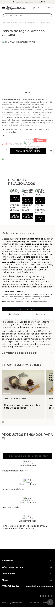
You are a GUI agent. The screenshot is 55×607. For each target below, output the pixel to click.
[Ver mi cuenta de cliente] (39, 8)
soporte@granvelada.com (39, 586)
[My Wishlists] (34, 8)
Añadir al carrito (28, 151)
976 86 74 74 (10, 586)
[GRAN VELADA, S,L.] (16, 8)
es (49, 8)
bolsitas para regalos (11, 117)
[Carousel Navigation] (27, 421)
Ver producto (15, 198)
